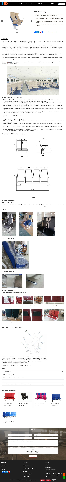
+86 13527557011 (49, 471)
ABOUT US (43, 3)
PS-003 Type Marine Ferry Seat (23, 404)
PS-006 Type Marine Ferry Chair (39, 404)
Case (2, 466)
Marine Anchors (26, 466)
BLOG (48, 3)
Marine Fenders (26, 465)
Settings (54, 480)
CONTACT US (53, 3)
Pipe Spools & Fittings (27, 474)
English (60, 3)
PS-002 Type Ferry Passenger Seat (8, 404)
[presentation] (9, 397)
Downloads (3, 465)
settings (36, 480)
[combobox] (9, 438)
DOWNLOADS (33, 3)
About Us (3, 469)
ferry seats (9, 62)
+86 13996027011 (49, 467)
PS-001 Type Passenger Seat (9, 422)
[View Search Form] (64, 1)
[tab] (16, 32)
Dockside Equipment (27, 473)
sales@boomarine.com (50, 469)
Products (5, 7)
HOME (21, 3)
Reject (48, 480)
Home (2, 7)
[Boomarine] (4, 4)
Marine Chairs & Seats (27, 469)
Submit (33, 456)
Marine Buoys (26, 471)
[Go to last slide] (2, 21)
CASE (39, 3)
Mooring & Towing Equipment (29, 468)
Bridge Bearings (26, 476)
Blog (2, 467)
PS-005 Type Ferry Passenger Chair (55, 404)
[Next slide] (31, 21)
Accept (42, 480)
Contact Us (47, 465)
